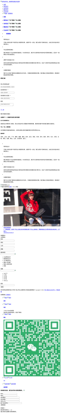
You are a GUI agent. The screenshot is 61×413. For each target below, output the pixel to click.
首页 (5, 4)
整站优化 (6, 10)
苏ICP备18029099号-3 (50, 290)
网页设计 (6, 6)
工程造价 (8, 294)
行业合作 (6, 11)
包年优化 (6, 8)
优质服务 (10, 13)
